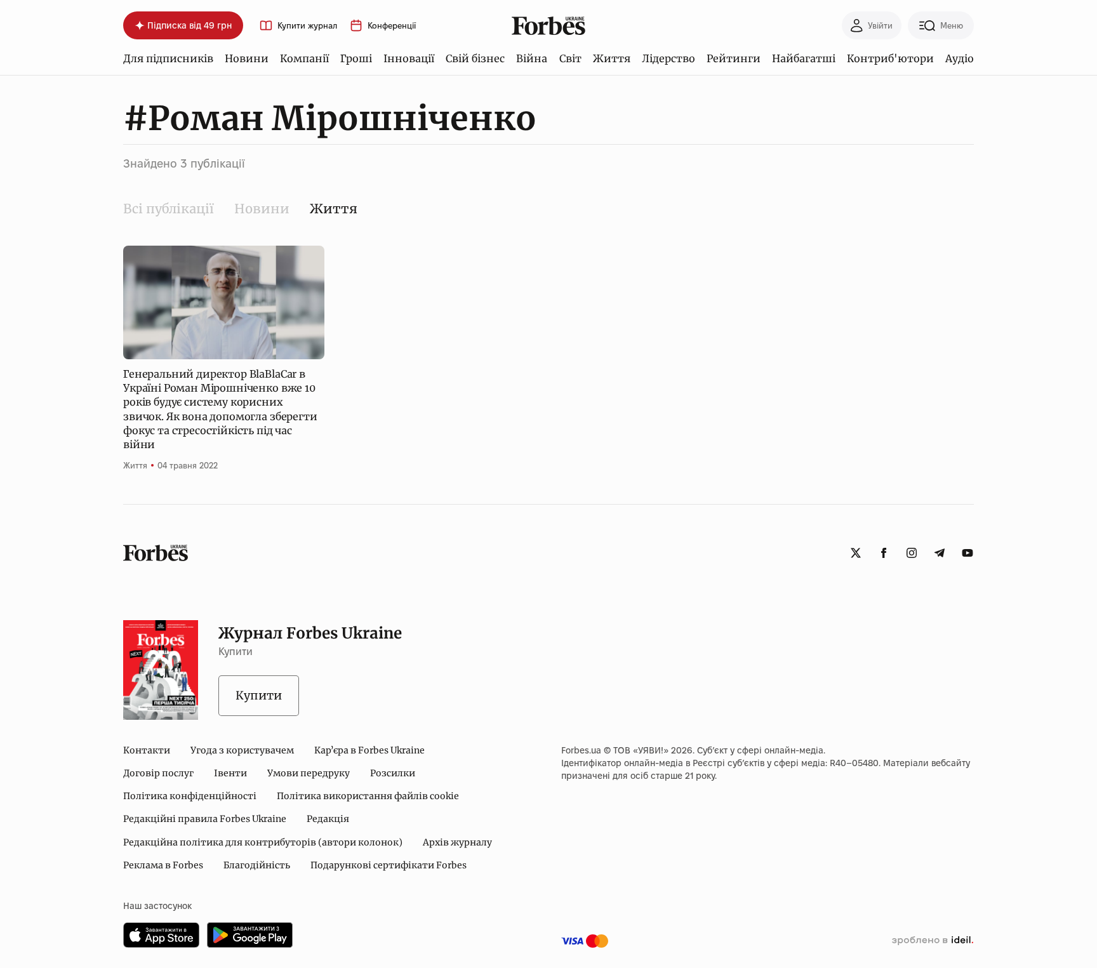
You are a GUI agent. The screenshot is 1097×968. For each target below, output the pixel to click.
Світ (570, 58)
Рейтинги (734, 58)
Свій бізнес (475, 58)
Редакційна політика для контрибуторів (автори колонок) (262, 842)
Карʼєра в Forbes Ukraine (369, 750)
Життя (611, 58)
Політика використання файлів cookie (368, 796)
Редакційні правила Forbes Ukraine (204, 819)
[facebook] (884, 553)
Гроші (356, 58)
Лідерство (668, 58)
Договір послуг (158, 773)
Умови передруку (308, 773)
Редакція (328, 819)
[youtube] (967, 553)
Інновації (408, 58)
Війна (531, 58)
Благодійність (256, 865)
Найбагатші (803, 58)
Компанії (304, 58)
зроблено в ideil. (932, 940)
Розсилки (392, 773)
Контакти (146, 750)
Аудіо (959, 58)
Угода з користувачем (242, 750)
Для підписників (168, 58)
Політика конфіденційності (189, 796)
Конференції (392, 26)
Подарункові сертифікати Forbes (388, 865)
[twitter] (856, 553)
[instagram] (912, 553)
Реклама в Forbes (163, 865)
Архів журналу (457, 842)
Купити (259, 695)
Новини (247, 58)
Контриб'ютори (890, 58)
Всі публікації (168, 208)
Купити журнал (307, 26)
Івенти (230, 773)
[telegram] (940, 553)
